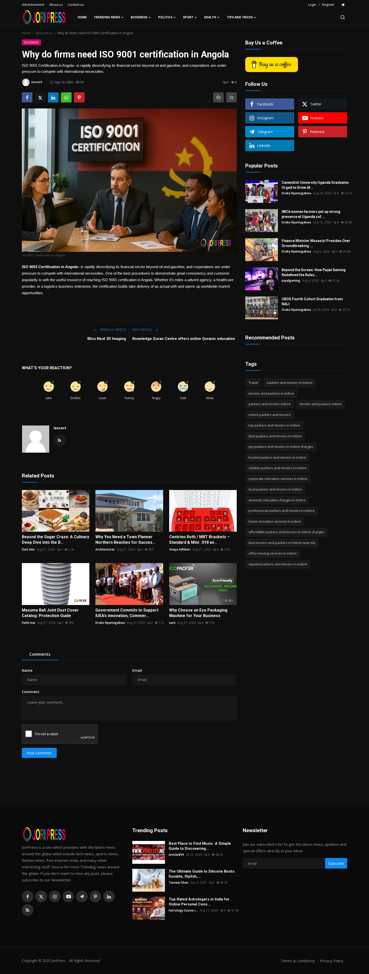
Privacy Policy (331, 960)
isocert (59, 427)
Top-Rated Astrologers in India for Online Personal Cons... (199, 901)
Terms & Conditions (298, 960)
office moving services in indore (273, 553)
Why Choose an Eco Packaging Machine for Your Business (198, 613)
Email (137, 670)
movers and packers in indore (271, 393)
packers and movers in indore (290, 382)
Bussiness (44, 33)
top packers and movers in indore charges (281, 446)
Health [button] (210, 17)
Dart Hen (28, 549)
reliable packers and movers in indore (277, 468)
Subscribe (336, 863)
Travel (253, 382)
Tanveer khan (178, 882)
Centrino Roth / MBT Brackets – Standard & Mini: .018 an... (199, 539)
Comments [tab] (39, 654)
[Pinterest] (95, 896)
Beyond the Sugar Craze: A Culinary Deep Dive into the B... (55, 539)
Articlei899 (176, 855)
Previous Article (112, 330)
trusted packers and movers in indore (277, 457)
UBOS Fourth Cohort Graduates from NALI (312, 301)
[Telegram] (82, 896)
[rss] (27, 910)
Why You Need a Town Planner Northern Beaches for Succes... (125, 539)
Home (82, 17)
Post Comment (39, 753)
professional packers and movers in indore (282, 510)
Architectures (105, 549)
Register (328, 4)
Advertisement (33, 4)
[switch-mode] (343, 5)
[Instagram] (54, 896)
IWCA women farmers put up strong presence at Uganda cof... (311, 214)
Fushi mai (28, 623)
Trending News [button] (107, 17)
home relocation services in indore (275, 521)
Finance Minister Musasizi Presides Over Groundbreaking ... (316, 243)
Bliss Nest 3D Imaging (106, 338)
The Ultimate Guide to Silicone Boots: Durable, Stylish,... (202, 874)
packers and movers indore (270, 404)
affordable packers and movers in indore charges (286, 532)
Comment (30, 691)
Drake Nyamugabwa (110, 623)
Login (312, 4)
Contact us (76, 4)
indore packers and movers (270, 414)
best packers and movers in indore (275, 436)
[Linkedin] (109, 896)
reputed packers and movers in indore (278, 564)
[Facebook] (27, 896)
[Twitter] (41, 896)
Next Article (142, 330)
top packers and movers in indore (274, 425)
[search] (342, 17)
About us (56, 4)
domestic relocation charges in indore (277, 500)
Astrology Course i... (183, 910)
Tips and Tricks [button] (240, 17)
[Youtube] (68, 896)
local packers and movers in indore (275, 489)
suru (172, 623)
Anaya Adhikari (180, 549)
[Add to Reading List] (231, 97)
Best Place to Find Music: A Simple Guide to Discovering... (200, 846)
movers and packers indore (320, 404)
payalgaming (291, 280)
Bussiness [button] (139, 17)
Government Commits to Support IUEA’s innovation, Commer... (126, 613)
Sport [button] (188, 17)
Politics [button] (165, 17)
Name (27, 670)
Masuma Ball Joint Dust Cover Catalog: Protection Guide (50, 613)
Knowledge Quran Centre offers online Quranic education (183, 338)
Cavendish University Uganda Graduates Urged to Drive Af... (315, 185)
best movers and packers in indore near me (282, 542)
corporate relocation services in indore (278, 478)
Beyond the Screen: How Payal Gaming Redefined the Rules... (314, 272)
